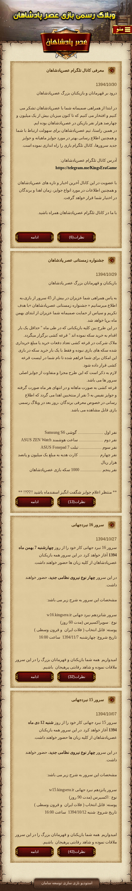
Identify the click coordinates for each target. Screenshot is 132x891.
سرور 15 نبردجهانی (87, 699)
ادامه (35, 237)
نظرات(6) (76, 237)
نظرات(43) (76, 852)
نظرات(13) (76, 502)
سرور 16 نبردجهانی (87, 524)
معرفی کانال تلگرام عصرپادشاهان (75, 70)
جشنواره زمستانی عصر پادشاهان (76, 260)
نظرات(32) (76, 677)
